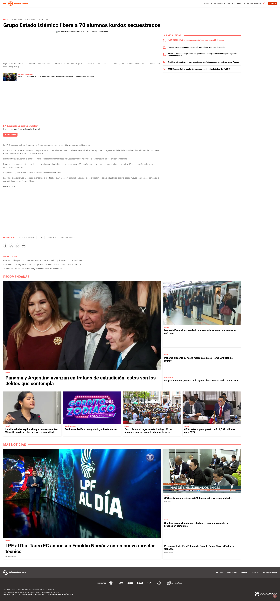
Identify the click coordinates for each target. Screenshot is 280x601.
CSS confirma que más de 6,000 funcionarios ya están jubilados (198, 498)
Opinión (230, 3)
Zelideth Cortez (168, 529)
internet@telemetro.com (14, 596)
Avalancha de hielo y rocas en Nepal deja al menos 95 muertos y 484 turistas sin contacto (42, 264)
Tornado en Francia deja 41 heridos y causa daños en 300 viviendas (32, 269)
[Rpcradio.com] (149, 585)
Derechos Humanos (26, 237)
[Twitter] (11, 245)
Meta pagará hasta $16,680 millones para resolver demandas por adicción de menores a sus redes (56, 77)
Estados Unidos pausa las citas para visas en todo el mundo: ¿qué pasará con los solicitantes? (43, 260)
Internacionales (17, 19)
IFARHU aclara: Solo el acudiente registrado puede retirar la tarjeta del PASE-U (199, 69)
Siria (41, 237)
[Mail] (23, 245)
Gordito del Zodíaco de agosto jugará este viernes (91, 429)
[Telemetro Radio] (169, 585)
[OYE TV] (121, 585)
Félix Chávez (167, 501)
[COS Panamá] (130, 585)
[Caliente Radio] (159, 585)
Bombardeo (52, 237)
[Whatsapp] (17, 245)
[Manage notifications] (275, 596)
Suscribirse (10, 134)
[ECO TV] (140, 585)
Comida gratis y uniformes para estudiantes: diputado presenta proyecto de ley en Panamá (203, 62)
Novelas (240, 3)
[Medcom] (178, 585)
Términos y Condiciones (12, 589)
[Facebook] (5, 245)
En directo (272, 3)
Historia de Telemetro (30, 589)
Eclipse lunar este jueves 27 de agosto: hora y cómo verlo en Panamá (201, 380)
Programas (218, 3)
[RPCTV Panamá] (111, 585)
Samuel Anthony (10, 556)
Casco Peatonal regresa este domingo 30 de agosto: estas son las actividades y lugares (148, 431)
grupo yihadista (68, 237)
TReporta (206, 3)
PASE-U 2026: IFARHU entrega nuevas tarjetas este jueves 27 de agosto (196, 40)
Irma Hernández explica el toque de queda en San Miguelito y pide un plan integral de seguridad (31, 431)
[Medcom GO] (101, 585)
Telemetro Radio (254, 3)
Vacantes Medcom (47, 589)
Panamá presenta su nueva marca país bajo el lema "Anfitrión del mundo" (196, 47)
